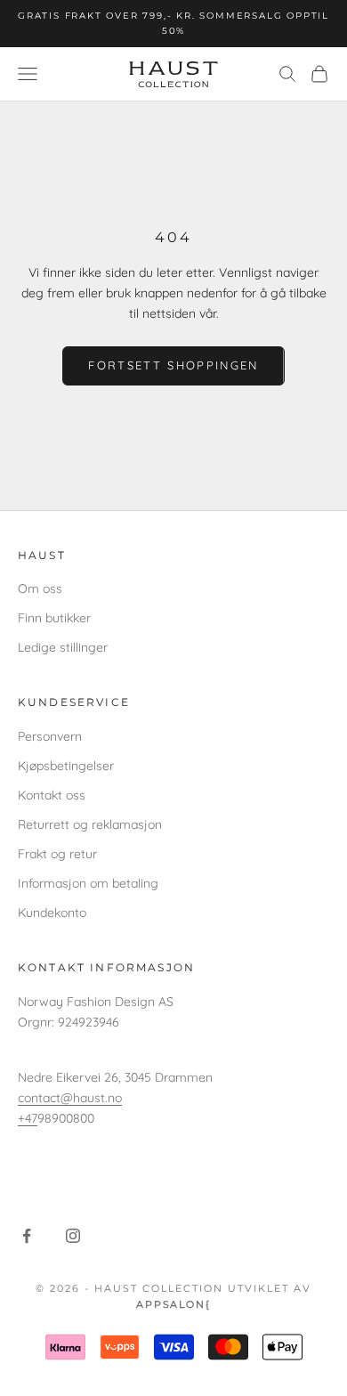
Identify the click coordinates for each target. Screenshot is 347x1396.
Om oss (40, 588)
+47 (27, 1118)
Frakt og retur (57, 854)
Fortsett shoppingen (173, 365)
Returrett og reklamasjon (90, 824)
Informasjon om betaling (88, 883)
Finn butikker (54, 618)
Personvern (50, 736)
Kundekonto (52, 913)
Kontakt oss (51, 795)
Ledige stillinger (63, 647)
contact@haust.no (70, 1098)
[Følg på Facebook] (27, 1236)
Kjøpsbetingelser (66, 766)
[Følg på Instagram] (73, 1236)
